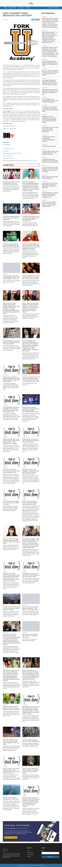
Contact (28, 856)
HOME (5, 8)
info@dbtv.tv (5, 128)
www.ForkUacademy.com (16, 111)
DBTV (29, 66)
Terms (28, 850)
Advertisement (30, 854)
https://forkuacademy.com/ (8, 155)
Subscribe (50, 857)
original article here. (33, 160)
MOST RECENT (12, 8)
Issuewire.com (19, 65)
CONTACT (28, 8)
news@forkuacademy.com (8, 148)
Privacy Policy (30, 852)
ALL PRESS (20, 8)
